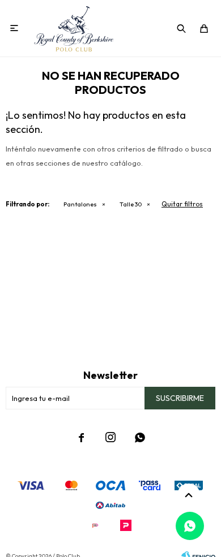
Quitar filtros (182, 204)
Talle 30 (131, 204)
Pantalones (80, 204)
